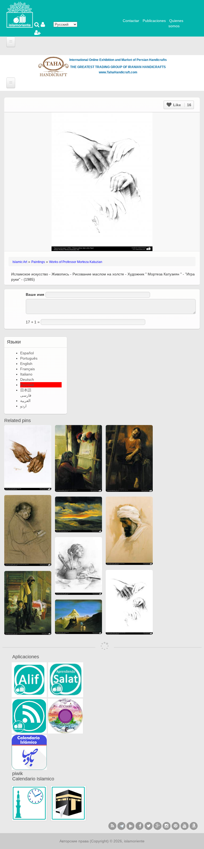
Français (27, 369)
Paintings (38, 262)
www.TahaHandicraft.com (118, 72)
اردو (23, 406)
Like (181, 105)
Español (27, 353)
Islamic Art (19, 262)
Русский (27, 385)
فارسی (25, 395)
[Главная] (19, 14)
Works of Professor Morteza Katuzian (75, 262)
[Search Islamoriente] (37, 25)
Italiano (26, 374)
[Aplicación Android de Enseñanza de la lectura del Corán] (29, 679)
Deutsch (27, 379)
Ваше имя (35, 294)
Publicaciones (154, 21)
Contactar (131, 21)
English (26, 363)
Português (28, 358)
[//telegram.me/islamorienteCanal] (121, 826)
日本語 (25, 390)
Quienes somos (175, 23)
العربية (25, 401)
